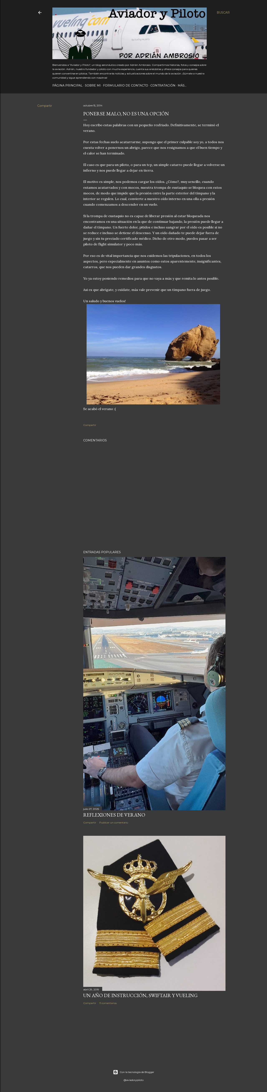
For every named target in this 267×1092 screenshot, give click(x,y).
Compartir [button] (44, 106)
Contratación (162, 85)
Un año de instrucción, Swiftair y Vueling (140, 995)
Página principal (67, 85)
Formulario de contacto (125, 85)
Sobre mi (93, 85)
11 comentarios (108, 1003)
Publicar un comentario (113, 822)
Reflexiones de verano (114, 815)
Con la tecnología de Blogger (137, 1072)
